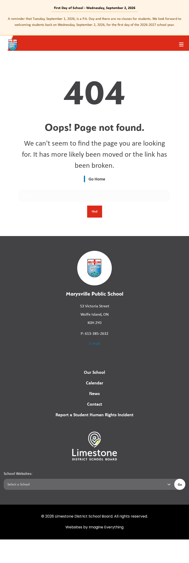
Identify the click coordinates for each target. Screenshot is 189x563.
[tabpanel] (94, 21)
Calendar (94, 383)
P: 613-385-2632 (94, 333)
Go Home (97, 179)
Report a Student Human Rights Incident (94, 414)
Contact (94, 404)
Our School (94, 372)
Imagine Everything (106, 527)
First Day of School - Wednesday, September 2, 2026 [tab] (94, 7)
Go (180, 484)
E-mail (94, 343)
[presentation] (181, 44)
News (94, 393)
